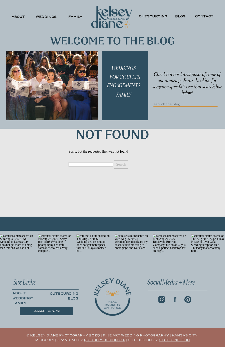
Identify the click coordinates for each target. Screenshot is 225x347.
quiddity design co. (104, 340)
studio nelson (174, 340)
